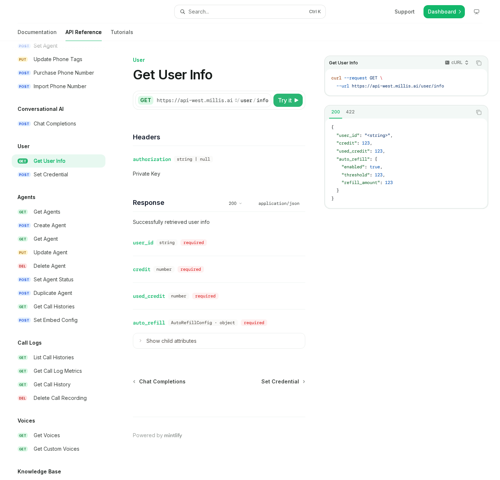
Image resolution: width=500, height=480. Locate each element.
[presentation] (64, 260)
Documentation (37, 32)
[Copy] (264, 100)
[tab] (335, 112)
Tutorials (122, 32)
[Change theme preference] (476, 12)
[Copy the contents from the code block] (479, 63)
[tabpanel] (406, 163)
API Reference (84, 32)
